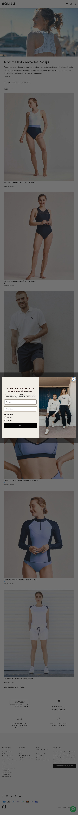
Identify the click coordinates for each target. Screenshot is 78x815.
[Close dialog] (73, 379)
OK (20, 425)
